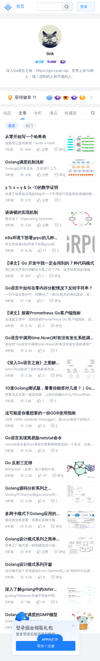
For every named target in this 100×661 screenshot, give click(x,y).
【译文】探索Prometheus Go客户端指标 (43, 312)
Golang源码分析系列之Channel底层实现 (26, 488)
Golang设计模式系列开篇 (28, 564)
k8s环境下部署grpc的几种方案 (31, 238)
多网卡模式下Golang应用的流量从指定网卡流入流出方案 (32, 514)
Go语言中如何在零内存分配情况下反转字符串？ (49, 287)
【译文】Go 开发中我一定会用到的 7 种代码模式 (49, 263)
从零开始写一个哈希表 (25, 136)
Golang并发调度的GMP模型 (31, 614)
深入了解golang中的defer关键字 (31, 589)
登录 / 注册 (46, 646)
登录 (83, 6)
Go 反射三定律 (18, 462)
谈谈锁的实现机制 (21, 212)
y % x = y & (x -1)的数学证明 (31, 187)
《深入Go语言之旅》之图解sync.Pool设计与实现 (30, 363)
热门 (29, 125)
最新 (11, 125)
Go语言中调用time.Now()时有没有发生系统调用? (47, 338)
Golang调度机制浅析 (24, 161)
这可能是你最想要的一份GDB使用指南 (40, 412)
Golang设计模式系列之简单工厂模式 (32, 539)
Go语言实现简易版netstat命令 (33, 437)
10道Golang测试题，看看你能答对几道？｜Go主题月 (48, 388)
